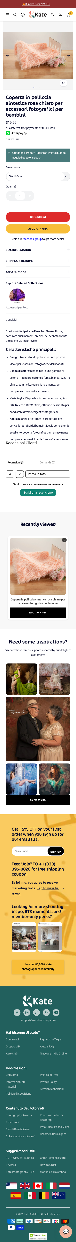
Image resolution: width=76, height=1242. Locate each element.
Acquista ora (38, 228)
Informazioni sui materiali (15, 1084)
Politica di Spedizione (18, 1093)
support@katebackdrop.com (38, 1020)
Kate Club (12, 1053)
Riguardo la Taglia (51, 1039)
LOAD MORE (38, 799)
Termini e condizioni (52, 1089)
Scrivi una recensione (38, 492)
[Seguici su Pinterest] (46, 1012)
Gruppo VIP (13, 1046)
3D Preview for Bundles (20, 1157)
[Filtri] (20, 474)
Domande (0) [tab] (47, 462)
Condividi (11, 319)
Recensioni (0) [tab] (16, 462)
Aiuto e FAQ (47, 1046)
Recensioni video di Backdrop (51, 1117)
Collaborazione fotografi (20, 1136)
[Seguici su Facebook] (17, 1012)
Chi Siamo (12, 1074)
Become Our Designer (53, 1134)
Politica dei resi (49, 1074)
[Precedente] (7, 55)
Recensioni (12, 1122)
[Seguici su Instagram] (26, 1012)
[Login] (60, 14)
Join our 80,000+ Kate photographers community (38, 967)
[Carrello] (68, 15)
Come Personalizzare (52, 1157)
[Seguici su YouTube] (56, 1012)
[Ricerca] (15, 14)
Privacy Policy (48, 1081)
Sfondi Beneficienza (18, 1129)
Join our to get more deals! (38, 239)
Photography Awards (19, 1115)
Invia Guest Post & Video (55, 1126)
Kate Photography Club (20, 1172)
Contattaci (12, 1039)
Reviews (11, 1164)
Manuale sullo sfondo (53, 1172)
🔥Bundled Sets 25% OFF (36, 4)
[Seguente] (68, 55)
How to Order (48, 1164)
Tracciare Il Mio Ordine (53, 1053)
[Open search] (10, 474)
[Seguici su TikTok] (36, 1012)
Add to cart (38, 612)
